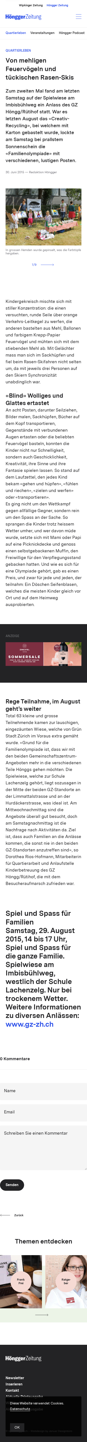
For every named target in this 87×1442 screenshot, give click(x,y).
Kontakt (12, 1391)
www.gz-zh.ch (30, 1024)
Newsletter (15, 1378)
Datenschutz (20, 1409)
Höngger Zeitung (57, 5)
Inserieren (14, 1384)
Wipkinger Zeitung (31, 5)
